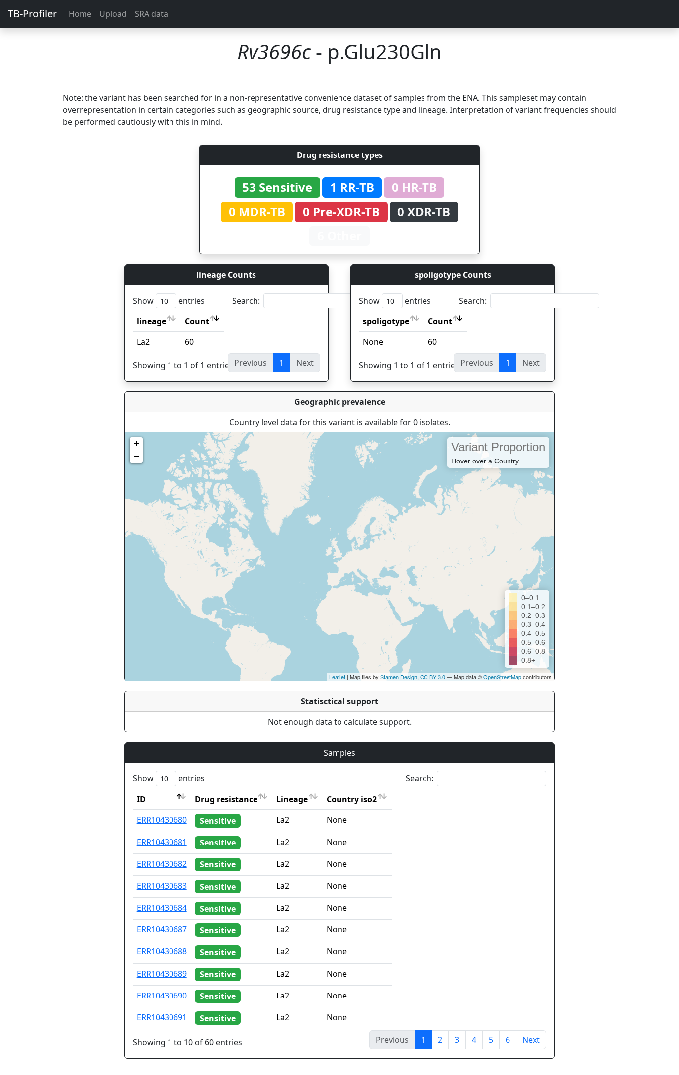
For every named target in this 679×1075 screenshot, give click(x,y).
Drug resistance (226, 799)
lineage (151, 321)
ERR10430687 (162, 929)
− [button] (136, 456)
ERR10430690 (162, 995)
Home (80, 13)
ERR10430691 (162, 1017)
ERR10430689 (162, 973)
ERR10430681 (162, 842)
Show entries (169, 300)
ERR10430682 (162, 863)
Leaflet (337, 677)
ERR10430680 (162, 819)
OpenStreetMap (502, 677)
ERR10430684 (162, 907)
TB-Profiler (32, 13)
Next (531, 1039)
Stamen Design (398, 677)
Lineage (292, 799)
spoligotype (386, 321)
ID (141, 799)
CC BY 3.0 (432, 677)
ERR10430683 (162, 885)
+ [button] (136, 443)
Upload (113, 13)
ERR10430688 (162, 951)
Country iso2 (352, 799)
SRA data (151, 13)
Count (197, 321)
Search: (246, 300)
